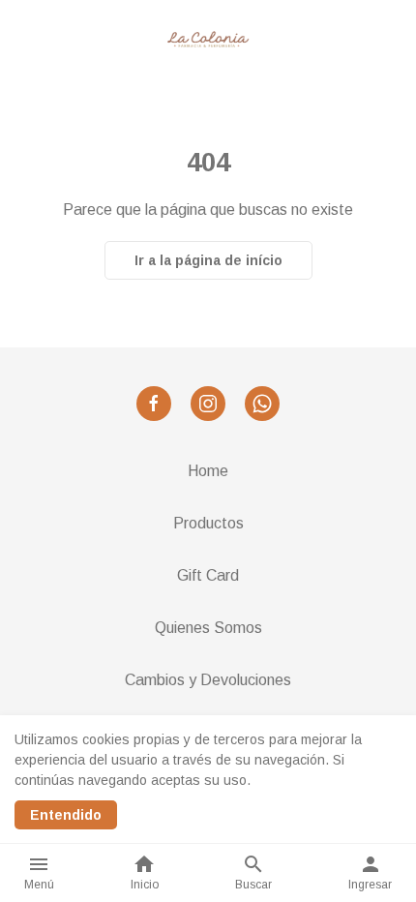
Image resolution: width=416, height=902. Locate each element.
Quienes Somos (208, 627)
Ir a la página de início (208, 260)
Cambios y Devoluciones (208, 680)
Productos (208, 523)
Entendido (66, 815)
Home (208, 471)
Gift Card (208, 575)
